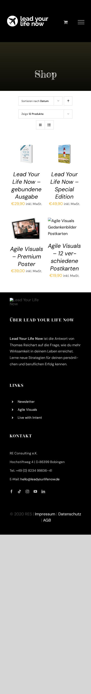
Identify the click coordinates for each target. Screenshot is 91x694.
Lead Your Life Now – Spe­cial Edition (64, 185)
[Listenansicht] (49, 125)
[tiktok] (19, 491)
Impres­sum (45, 514)
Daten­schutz (69, 514)
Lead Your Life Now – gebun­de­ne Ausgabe (26, 185)
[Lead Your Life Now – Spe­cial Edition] (64, 146)
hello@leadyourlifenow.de (40, 479)
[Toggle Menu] (81, 22)
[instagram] (27, 491)
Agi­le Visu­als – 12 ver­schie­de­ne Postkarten (64, 257)
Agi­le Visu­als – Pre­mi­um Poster (26, 256)
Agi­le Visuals (27, 409)
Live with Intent (30, 417)
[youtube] (35, 491)
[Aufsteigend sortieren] (68, 101)
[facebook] (11, 491)
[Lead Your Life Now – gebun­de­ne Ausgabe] (26, 146)
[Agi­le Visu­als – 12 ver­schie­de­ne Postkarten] (64, 220)
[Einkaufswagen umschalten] (66, 22)
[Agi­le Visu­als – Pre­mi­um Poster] (26, 220)
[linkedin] (43, 491)
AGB (47, 520)
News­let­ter (26, 401)
